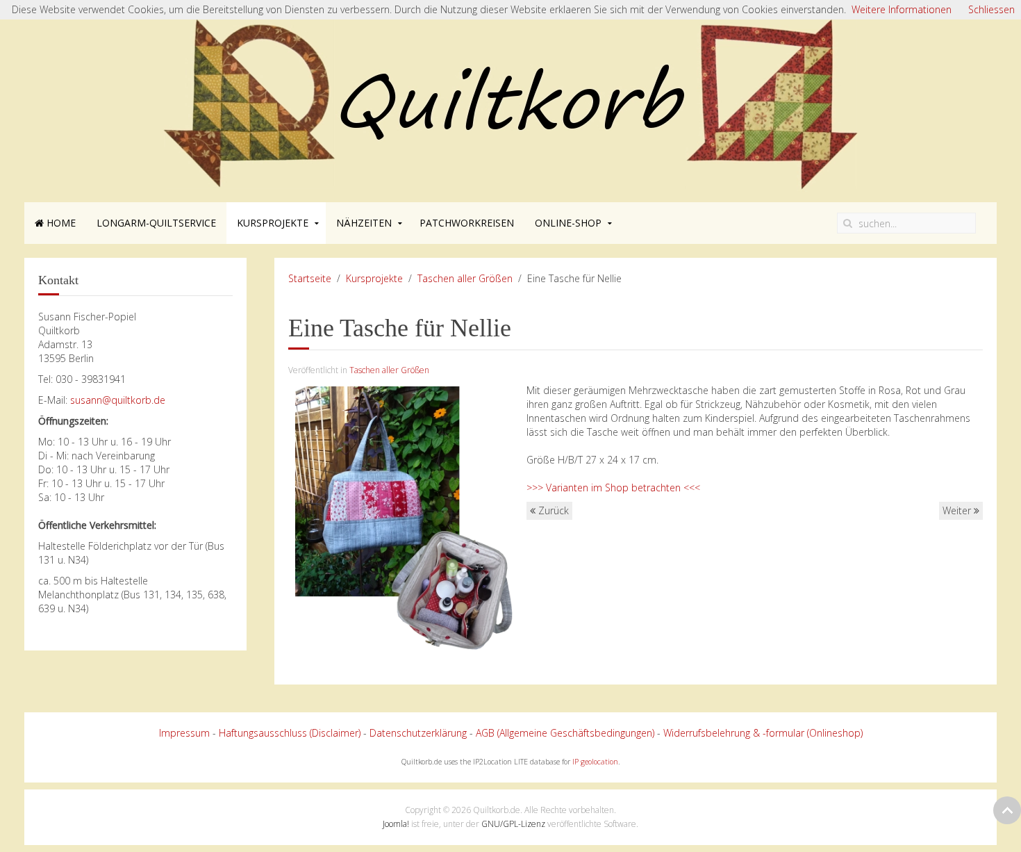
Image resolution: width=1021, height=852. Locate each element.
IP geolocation (595, 762)
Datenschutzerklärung (418, 732)
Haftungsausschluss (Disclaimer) (289, 732)
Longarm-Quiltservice (156, 222)
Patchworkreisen (467, 222)
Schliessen (991, 9)
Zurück (552, 510)
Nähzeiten (364, 222)
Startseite (309, 278)
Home (60, 222)
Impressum (184, 732)
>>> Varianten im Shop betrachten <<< (613, 487)
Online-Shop (568, 222)
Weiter (958, 510)
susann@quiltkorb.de (117, 400)
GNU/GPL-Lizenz (513, 824)
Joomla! (396, 824)
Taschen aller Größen (465, 278)
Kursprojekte (272, 222)
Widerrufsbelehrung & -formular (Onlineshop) (763, 732)
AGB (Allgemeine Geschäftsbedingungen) (565, 732)
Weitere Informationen (902, 9)
